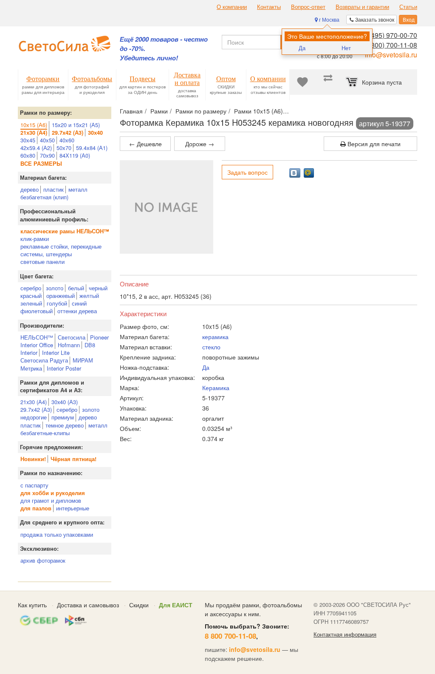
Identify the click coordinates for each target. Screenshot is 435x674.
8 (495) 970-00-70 (390, 35)
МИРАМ (83, 360)
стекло (211, 347)
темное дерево (64, 425)
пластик (53, 189)
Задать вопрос (247, 172)
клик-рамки (34, 239)
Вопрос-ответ (308, 7)
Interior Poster (64, 368)
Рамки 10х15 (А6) (258, 111)
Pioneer (99, 337)
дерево (29, 189)
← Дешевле (145, 143)
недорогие (33, 417)
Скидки (139, 604)
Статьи (408, 7)
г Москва (328, 19)
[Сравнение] (328, 82)
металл (78, 189)
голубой (57, 303)
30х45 (27, 140)
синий (79, 303)
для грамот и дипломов (50, 500)
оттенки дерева (77, 311)
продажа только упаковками (56, 534)
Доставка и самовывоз (88, 604)
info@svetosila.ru (391, 54)
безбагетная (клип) (44, 197)
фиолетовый (36, 311)
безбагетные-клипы (45, 433)
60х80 (27, 155)
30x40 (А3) (64, 402)
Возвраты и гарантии (362, 7)
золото (54, 288)
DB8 (90, 345)
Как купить (32, 604)
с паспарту (34, 485)
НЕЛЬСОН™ (36, 337)
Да (302, 48)
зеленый (31, 303)
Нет (346, 48)
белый (76, 288)
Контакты (269, 7)
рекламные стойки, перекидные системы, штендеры (61, 250)
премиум (62, 417)
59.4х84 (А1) (91, 148)
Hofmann (69, 345)
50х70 (63, 148)
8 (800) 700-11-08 (390, 45)
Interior (28, 352)
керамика (215, 336)
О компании (232, 7)
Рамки (159, 111)
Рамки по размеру (200, 111)
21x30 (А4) (33, 402)
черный (98, 288)
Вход (408, 19)
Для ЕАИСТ (175, 604)
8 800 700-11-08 (230, 636)
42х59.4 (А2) (36, 148)
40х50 (47, 140)
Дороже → (199, 143)
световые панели (42, 262)
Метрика (31, 368)
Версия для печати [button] (373, 143)
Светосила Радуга (44, 360)
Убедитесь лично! (149, 58)
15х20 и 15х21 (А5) (76, 125)
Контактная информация (345, 634)
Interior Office (36, 345)
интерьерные (72, 508)
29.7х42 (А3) (36, 409)
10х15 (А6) (33, 125)
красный (31, 296)
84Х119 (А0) (74, 155)
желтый (89, 296)
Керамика (215, 387)
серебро (30, 288)
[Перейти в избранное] (302, 82)
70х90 (47, 155)
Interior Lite (56, 352)
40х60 (66, 140)
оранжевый (60, 296)
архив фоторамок (42, 560)
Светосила (71, 337)
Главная (131, 111)
